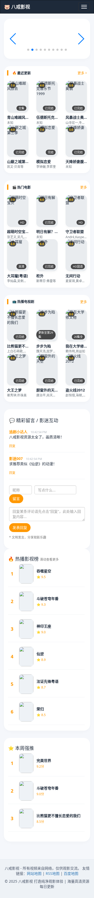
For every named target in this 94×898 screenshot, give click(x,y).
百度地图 (71, 873)
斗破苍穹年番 (47, 598)
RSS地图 (53, 873)
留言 (16, 498)
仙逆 (40, 653)
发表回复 (20, 527)
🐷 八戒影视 (17, 7)
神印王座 (44, 626)
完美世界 (44, 760)
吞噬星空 (44, 570)
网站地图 (34, 873)
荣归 (40, 708)
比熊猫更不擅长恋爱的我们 (58, 815)
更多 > (82, 73)
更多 (83, 187)
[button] (80, 39)
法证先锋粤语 (47, 681)
